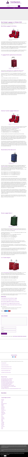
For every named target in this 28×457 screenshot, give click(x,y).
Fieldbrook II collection (16, 127)
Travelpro (2, 400)
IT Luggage (2, 422)
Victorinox (2, 411)
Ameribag (2, 423)
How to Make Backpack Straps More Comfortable (7, 385)
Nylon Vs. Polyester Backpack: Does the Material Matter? (8, 386)
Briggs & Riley (3, 412)
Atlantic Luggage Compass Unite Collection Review (9, 308)
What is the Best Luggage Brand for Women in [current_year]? (10, 301)
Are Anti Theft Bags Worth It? (5, 387)
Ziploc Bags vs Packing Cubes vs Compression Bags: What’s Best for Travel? (11, 388)
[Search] (19, 6)
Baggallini (2, 404)
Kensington (2, 424)
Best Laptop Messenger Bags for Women (6, 379)
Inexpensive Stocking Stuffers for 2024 (6, 366)
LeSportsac (2, 417)
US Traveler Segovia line (6, 272)
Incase (2, 427)
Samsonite (2, 399)
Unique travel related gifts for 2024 (5, 370)
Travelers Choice (3, 410)
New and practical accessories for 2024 (6, 368)
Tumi (2, 415)
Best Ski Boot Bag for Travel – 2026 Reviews (7, 378)
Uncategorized (4, 306)
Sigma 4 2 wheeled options (15, 229)
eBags (2, 402)
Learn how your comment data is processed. (19, 336)
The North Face (3, 413)
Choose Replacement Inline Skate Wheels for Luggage (9, 298)
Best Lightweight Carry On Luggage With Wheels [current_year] (10, 303)
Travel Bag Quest (15, 2)
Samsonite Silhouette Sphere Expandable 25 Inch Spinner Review (11, 307)
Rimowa (2, 416)
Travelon (2, 405)
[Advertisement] (14, 14)
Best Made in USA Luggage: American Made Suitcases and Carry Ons (11, 304)
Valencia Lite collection (4, 166)
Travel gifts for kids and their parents (6, 372)
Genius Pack (2, 426)
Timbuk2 (2, 425)
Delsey (2, 401)
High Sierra (2, 414)
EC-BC (2, 428)
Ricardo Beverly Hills (4, 403)
